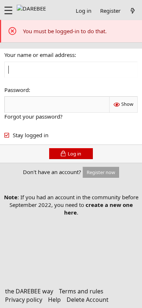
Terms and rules (81, 291)
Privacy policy (23, 300)
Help (54, 300)
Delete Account (88, 300)
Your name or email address (39, 54)
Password (16, 89)
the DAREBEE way (29, 291)
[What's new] (133, 10)
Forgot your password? (33, 116)
